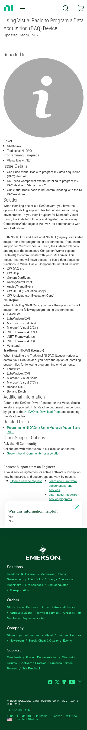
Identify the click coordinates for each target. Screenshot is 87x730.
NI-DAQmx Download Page (42, 411)
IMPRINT (25, 716)
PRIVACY (42, 716)
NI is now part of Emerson (23, 635)
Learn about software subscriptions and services (63, 485)
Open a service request (26, 481)
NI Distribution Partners (22, 607)
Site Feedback (31, 668)
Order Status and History (58, 607)
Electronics (35, 579)
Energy (52, 579)
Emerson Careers (69, 635)
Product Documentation (41, 657)
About (49, 635)
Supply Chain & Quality (43, 640)
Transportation (19, 590)
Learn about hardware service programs (63, 496)
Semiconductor (58, 584)
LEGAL (11, 716)
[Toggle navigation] (23, 8)
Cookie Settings (64, 716)
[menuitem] (66, 9)
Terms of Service (47, 612)
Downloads (14, 657)
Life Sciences (34, 584)
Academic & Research (21, 574)
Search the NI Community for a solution (33, 453)
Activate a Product (33, 662)
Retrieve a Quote (21, 612)
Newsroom (17, 640)
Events (67, 640)
